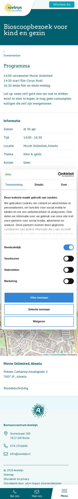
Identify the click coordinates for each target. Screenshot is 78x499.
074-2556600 (19, 446)
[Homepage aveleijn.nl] (39, 411)
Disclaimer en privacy (16, 479)
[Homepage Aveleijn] (15, 8)
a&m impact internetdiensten (43, 483)
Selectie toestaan (39, 309)
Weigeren (39, 321)
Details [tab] (39, 184)
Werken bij (61, 4)
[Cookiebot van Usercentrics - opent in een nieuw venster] (58, 174)
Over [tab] (64, 184)
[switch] (68, 258)
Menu (64, 496)
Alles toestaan (39, 297)
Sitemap (9, 474)
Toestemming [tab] (13, 184)
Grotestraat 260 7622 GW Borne (20, 436)
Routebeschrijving (16, 388)
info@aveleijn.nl (20, 454)
